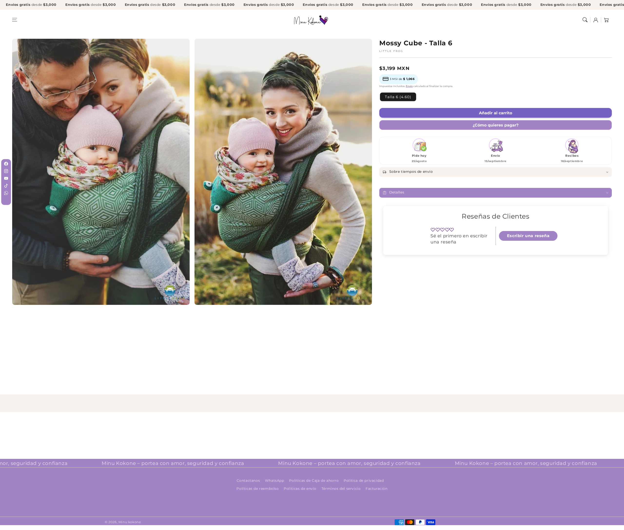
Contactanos (248, 480)
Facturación (377, 488)
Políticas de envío (300, 488)
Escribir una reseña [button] (528, 235)
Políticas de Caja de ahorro (314, 480)
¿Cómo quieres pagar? (495, 125)
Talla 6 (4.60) (398, 97)
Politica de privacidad (364, 480)
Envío (409, 86)
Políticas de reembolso (257, 488)
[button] (14, 19)
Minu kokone (129, 522)
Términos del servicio (341, 488)
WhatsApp (274, 480)
